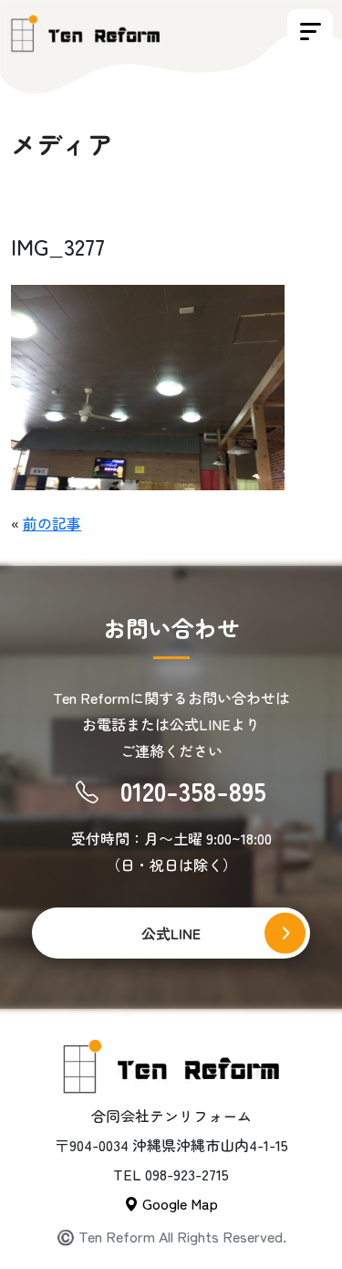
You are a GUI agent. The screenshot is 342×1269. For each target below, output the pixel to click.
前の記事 (52, 523)
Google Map (178, 1203)
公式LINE (171, 933)
